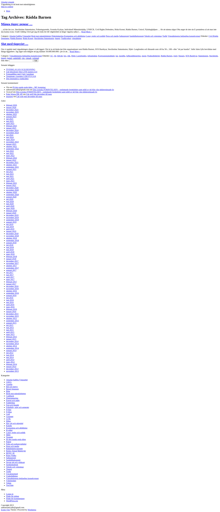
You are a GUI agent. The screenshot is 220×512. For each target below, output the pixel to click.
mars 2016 (10, 307)
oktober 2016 (11, 291)
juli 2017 (9, 272)
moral (144, 56)
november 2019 (12, 217)
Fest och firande (12, 405)
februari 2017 (11, 282)
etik (68, 56)
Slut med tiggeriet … (14, 43)
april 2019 (10, 229)
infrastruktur (92, 56)
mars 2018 (10, 254)
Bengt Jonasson (12, 389)
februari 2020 (11, 211)
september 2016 (12, 293)
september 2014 (12, 348)
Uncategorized (12, 474)
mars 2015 (10, 334)
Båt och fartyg (12, 387)
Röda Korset (28, 38)
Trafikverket (66, 38)
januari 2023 (11, 144)
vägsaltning (76, 38)
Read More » (86, 32)
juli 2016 (9, 298)
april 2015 (10, 332)
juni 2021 (10, 174)
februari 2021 (11, 183)
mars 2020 (10, 208)
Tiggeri (9, 469)
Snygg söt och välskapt (15, 462)
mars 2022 (10, 156)
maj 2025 (10, 121)
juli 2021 (9, 172)
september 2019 (12, 220)
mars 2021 (10, 181)
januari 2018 (11, 259)
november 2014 (12, 344)
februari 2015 (11, 337)
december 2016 (12, 286)
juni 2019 (10, 227)
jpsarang (9, 96)
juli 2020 (9, 199)
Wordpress (32, 510)
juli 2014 (9, 353)
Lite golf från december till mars (39, 94)
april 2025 (10, 123)
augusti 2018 (11, 243)
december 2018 (12, 233)
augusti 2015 (11, 323)
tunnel (9, 58)
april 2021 (10, 178)
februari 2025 (11, 126)
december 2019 (12, 215)
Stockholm (213, 56)
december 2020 (12, 188)
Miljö (8, 435)
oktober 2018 (11, 238)
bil (55, 56)
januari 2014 (11, 366)
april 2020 (10, 206)
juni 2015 (10, 328)
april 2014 (10, 360)
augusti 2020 (11, 197)
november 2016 (12, 289)
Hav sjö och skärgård (14, 423)
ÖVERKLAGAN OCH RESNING (20, 69)
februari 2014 (11, 364)
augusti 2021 (11, 169)
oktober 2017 (11, 266)
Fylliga (9, 412)
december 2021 (12, 162)
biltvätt (60, 56)
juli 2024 (9, 135)
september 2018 (12, 240)
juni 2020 (10, 201)
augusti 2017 (11, 270)
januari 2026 (11, 107)
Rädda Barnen (16, 38)
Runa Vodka (11, 455)
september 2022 (12, 149)
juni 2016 (10, 300)
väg (23, 58)
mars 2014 (10, 362)
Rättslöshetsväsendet (14, 449)
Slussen (181, 56)
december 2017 (12, 261)
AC (51, 56)
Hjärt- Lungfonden (78, 56)
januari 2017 (11, 284)
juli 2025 (9, 119)
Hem (8, 11)
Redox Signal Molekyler (16, 451)
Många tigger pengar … (16, 24)
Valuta (8, 483)
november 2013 (12, 371)
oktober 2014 (11, 346)
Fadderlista (10, 403)
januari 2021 (11, 185)
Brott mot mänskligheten (41, 36)
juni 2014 (10, 355)
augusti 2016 (11, 295)
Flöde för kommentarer (15, 498)
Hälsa (8, 421)
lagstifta (122, 56)
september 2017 (12, 268)
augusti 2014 (11, 350)
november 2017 (12, 263)
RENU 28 (10, 453)
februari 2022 (11, 158)
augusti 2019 (11, 222)
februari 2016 (11, 309)
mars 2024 (10, 139)
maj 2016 (10, 302)
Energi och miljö (12, 400)
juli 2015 (9, 325)
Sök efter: (5, 60)
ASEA (9, 382)
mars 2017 (10, 279)
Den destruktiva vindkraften (17, 79)
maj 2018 (10, 250)
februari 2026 (11, 105)
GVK (8, 419)
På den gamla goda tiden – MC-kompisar (29, 87)
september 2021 (12, 167)
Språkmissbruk (12, 465)
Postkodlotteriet (153, 56)
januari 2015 (11, 339)
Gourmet (9, 416)
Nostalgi (9, 437)
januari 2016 (11, 311)
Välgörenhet (11, 481)
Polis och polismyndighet (16, 444)
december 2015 (12, 314)
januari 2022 (11, 160)
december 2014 (12, 341)
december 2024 (12, 130)
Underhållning (12, 476)
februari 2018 (11, 256)
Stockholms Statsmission (44, 38)
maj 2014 (10, 357)
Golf (8, 414)
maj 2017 (10, 275)
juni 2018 (10, 247)
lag (117, 56)
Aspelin (9, 384)
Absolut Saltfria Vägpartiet (20, 36)
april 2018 (10, 252)
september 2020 (12, 195)
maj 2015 (10, 330)
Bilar (8, 391)
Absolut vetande (7, 2)
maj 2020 (10, 204)
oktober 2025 (11, 114)
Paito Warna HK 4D (14, 94)
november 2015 (12, 316)
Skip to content (7, 7)
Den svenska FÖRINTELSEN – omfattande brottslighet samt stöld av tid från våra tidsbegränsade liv (73, 90)
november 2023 (12, 142)
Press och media (112, 36)
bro (65, 56)
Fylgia (8, 410)
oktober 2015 (11, 318)
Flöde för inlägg (12, 496)
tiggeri (57, 38)
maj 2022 (10, 153)
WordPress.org (12, 501)
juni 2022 (10, 151)
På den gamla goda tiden (16, 439)
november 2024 (12, 133)
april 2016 (10, 305)
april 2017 (10, 277)
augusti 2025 (11, 117)
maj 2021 (10, 176)
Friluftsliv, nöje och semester (17, 407)
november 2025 (12, 112)
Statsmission (203, 56)
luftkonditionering (133, 56)
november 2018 (12, 236)
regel (175, 56)
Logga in (9, 494)
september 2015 (12, 321)
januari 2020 (11, 213)
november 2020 (12, 190)
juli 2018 (9, 245)
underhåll (17, 58)
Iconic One (5, 510)
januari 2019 (11, 231)
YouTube (9, 485)
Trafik (164, 36)
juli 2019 (9, 224)
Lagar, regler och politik (95, 36)
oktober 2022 (11, 146)
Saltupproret (124, 36)
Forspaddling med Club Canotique (20, 74)
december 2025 (12, 110)
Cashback (10, 396)
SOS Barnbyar (191, 56)
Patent (8, 442)
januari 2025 (11, 128)
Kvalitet (9, 430)
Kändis (9, 426)
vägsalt (28, 58)
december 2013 (12, 369)
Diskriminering (58, 36)
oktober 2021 (11, 165)
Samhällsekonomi (136, 36)
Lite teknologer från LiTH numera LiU (21, 72)
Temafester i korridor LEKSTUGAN (21, 76)
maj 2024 (10, 137)
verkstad (35, 58)
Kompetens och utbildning (74, 36)
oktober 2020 (11, 192)
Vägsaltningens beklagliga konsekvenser (184, 36)
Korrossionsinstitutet (106, 56)
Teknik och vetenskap (153, 36)
